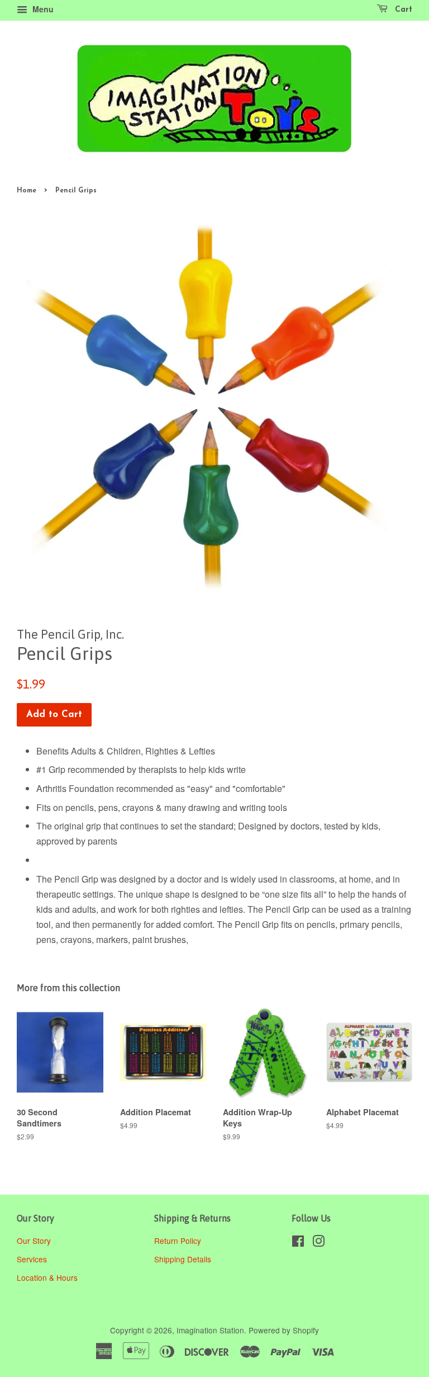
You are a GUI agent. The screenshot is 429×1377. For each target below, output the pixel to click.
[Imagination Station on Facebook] (298, 1242)
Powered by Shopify (284, 1330)
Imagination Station (210, 1330)
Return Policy (178, 1240)
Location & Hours (47, 1277)
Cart (402, 10)
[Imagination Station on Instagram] (318, 1242)
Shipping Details (183, 1259)
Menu (42, 9)
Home (26, 190)
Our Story (34, 1240)
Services (32, 1259)
